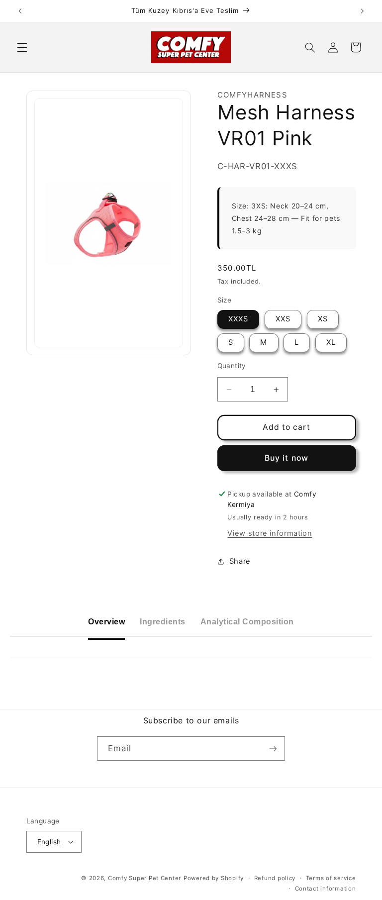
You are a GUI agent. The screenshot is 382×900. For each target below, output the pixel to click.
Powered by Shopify (214, 878)
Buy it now (286, 458)
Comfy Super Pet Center (144, 878)
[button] (21, 47)
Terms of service (331, 878)
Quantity (231, 366)
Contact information (325, 888)
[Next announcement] (362, 11)
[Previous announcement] (20, 11)
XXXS (238, 318)
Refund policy (275, 878)
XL (331, 342)
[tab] (106, 622)
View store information (269, 533)
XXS (283, 318)
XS (323, 318)
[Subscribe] (273, 748)
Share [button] (240, 561)
